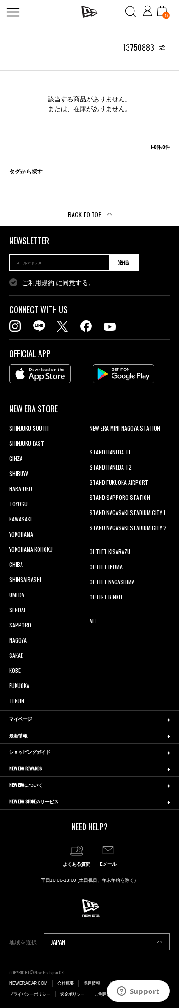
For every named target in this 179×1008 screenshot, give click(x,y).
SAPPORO (20, 625)
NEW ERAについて (26, 784)
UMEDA (16, 595)
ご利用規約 (38, 282)
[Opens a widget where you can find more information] (138, 991)
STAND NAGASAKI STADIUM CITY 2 (128, 528)
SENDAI (17, 610)
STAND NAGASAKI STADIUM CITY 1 (127, 512)
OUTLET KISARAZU (110, 551)
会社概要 (65, 983)
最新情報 (18, 735)
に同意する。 (58, 282)
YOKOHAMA (21, 534)
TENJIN (16, 701)
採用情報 (92, 983)
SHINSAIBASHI (25, 579)
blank (95, 443)
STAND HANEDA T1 (110, 452)
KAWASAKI (20, 519)
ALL (93, 621)
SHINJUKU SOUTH (29, 428)
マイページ (20, 718)
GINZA (15, 458)
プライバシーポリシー (29, 994)
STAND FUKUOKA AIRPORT (119, 482)
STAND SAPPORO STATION (120, 497)
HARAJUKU (20, 489)
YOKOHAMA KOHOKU (31, 549)
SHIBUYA (18, 473)
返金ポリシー (72, 994)
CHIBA (16, 564)
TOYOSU (18, 504)
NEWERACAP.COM (28, 983)
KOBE (15, 670)
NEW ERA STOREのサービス (34, 801)
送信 (123, 262)
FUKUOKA (19, 685)
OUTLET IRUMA (106, 567)
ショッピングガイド (29, 751)
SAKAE (16, 655)
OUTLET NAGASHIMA (112, 582)
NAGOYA (18, 640)
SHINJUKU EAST (26, 443)
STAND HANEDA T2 (111, 467)
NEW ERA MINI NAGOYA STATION (125, 428)
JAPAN (58, 941)
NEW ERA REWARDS (25, 768)
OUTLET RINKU (106, 597)
